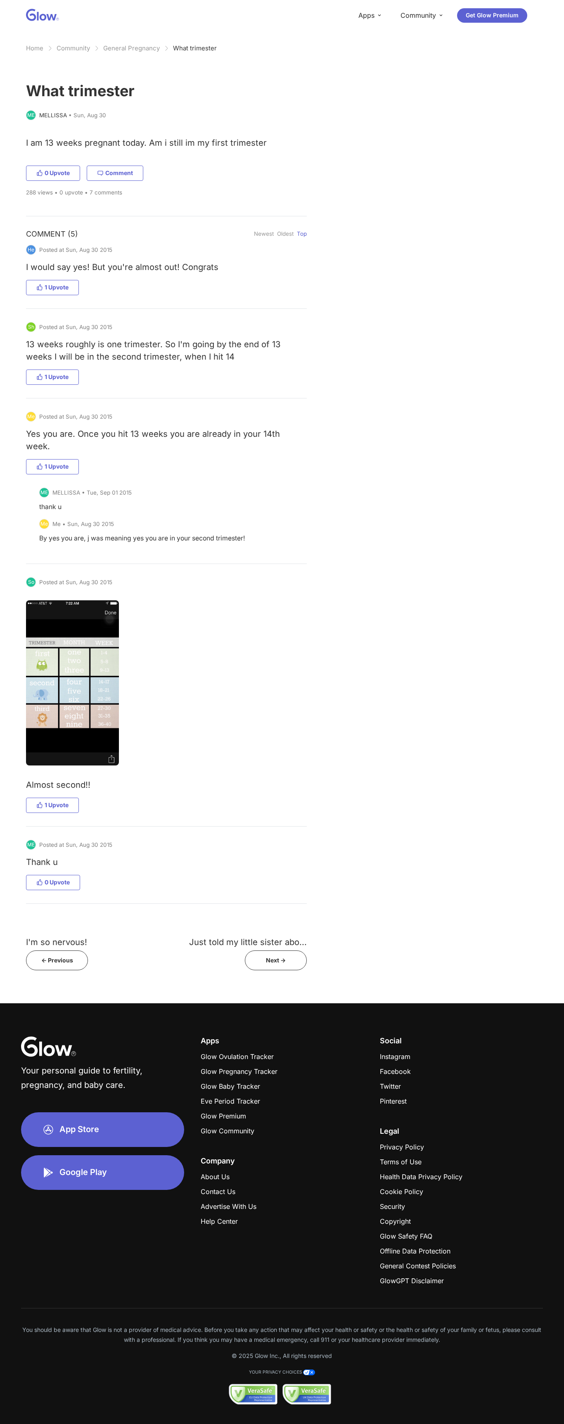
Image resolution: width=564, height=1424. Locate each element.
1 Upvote (57, 287)
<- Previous (57, 960)
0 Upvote (57, 172)
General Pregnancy (131, 48)
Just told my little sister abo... (248, 942)
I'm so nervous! (56, 942)
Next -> (276, 960)
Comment (119, 172)
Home (34, 48)
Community (73, 48)
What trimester (195, 48)
